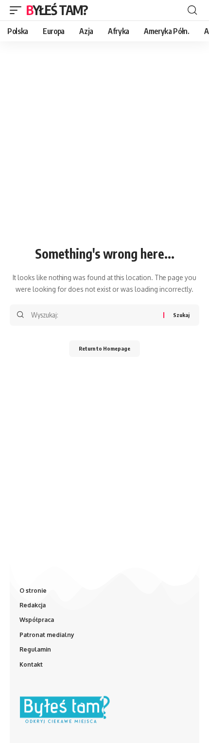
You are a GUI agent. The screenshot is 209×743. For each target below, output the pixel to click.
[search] (192, 10)
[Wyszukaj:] (93, 315)
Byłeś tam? (56, 10)
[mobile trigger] (18, 10)
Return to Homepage (104, 348)
